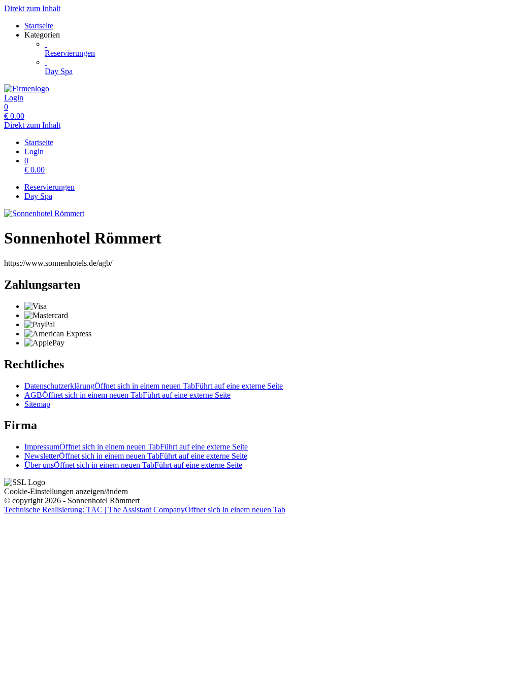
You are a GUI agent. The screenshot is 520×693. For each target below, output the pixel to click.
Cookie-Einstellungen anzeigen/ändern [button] (66, 491)
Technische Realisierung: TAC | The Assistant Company (144, 509)
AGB (127, 395)
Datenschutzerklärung (153, 386)
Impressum (136, 446)
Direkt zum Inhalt (32, 8)
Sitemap (37, 404)
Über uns (133, 465)
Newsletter (135, 456)
